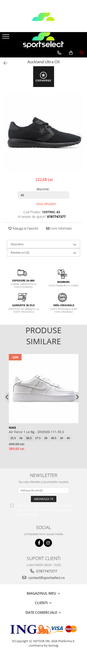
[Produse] (6, 37)
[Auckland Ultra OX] (43, 132)
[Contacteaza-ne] (59, 52)
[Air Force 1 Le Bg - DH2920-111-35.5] (43, 388)
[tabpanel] (43, 132)
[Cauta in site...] (82, 52)
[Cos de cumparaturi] (71, 52)
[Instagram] (48, 543)
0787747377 (46, 571)
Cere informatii (60, 228)
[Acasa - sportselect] (43, 20)
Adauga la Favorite (25, 228)
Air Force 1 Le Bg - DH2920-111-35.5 (36, 432)
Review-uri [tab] (20, 252)
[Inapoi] (3, 63)
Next (80, 137)
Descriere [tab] (17, 244)
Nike (12, 427)
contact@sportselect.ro (46, 577)
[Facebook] (39, 543)
